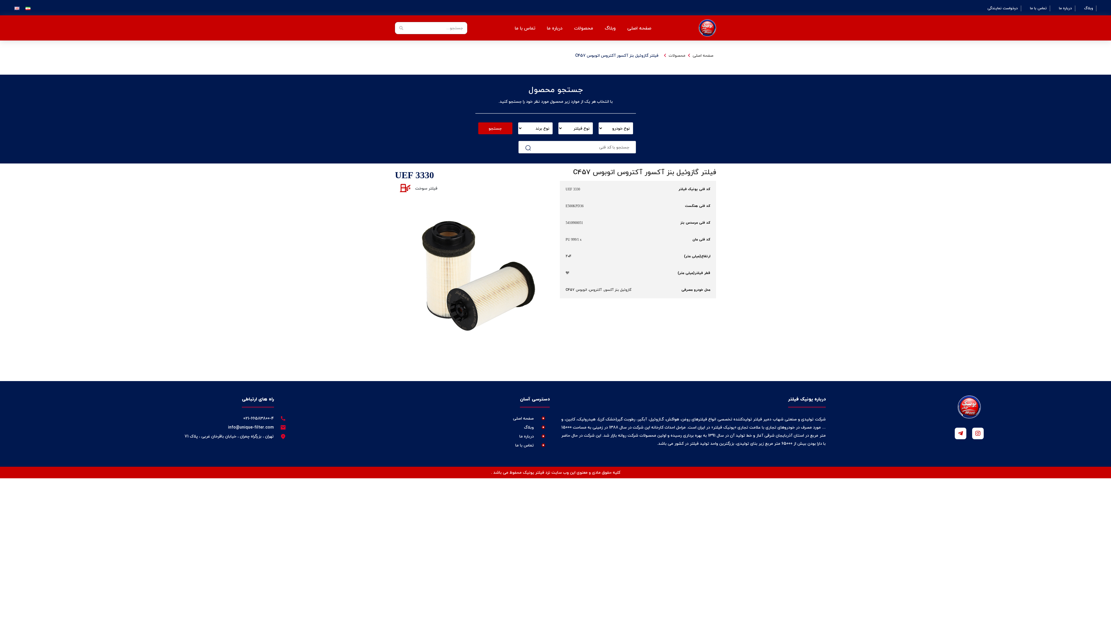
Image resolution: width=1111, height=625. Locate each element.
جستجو (495, 128)
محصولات (677, 55)
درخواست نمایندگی (1002, 8)
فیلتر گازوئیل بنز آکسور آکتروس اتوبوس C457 (616, 55)
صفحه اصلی (639, 28)
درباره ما (1065, 8)
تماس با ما (1038, 8)
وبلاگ (1088, 8)
